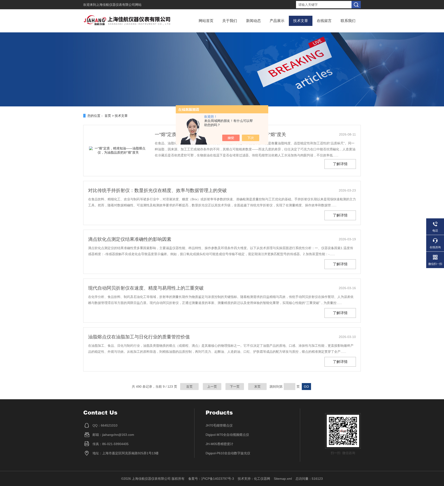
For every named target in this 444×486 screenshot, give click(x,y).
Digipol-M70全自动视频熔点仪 (227, 434)
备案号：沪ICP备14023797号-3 (211, 478)
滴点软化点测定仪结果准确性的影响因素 (129, 239)
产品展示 (277, 21)
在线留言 (324, 21)
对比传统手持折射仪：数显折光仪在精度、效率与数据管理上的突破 (157, 190)
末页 (257, 386)
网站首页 (206, 21)
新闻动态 (253, 21)
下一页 (235, 386)
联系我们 (348, 21)
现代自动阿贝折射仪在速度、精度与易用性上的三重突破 (146, 288)
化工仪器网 (262, 478)
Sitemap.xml (283, 478)
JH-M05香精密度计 (219, 444)
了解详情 (340, 164)
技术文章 (300, 21)
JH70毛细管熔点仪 (219, 425)
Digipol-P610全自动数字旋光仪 (228, 453)
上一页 (212, 386)
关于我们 (229, 21)
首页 (108, 116)
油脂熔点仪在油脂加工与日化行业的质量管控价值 (139, 336)
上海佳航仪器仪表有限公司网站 (119, 4)
